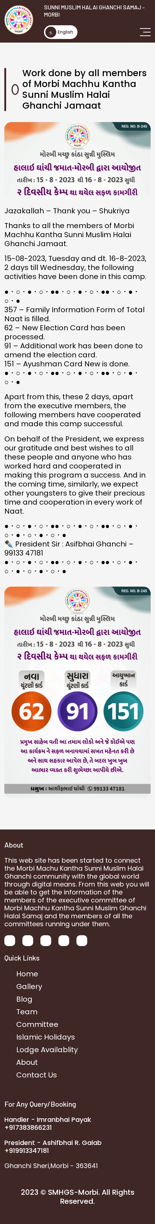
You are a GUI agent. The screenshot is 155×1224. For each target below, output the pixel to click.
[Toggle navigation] (145, 31)
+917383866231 (28, 1127)
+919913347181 (26, 1150)
